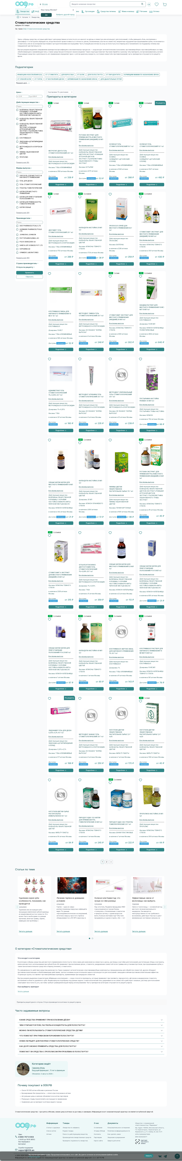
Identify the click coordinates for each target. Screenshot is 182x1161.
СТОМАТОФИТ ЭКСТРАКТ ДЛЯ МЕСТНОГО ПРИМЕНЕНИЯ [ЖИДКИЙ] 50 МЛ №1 (121, 317)
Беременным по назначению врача (82, 79)
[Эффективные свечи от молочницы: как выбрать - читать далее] (147, 885)
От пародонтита (113, 74)
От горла (38, 79)
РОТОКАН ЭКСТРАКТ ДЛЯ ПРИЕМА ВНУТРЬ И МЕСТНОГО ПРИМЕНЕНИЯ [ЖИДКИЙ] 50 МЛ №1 (91, 138)
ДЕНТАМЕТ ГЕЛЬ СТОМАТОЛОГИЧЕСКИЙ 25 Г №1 (61, 231)
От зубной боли (24, 79)
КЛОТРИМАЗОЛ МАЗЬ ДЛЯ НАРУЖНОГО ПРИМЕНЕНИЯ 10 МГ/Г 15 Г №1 (60, 314)
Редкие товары (68, 1131)
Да (46, 15)
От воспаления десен (55, 79)
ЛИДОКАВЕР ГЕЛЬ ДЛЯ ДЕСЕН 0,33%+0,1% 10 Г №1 (60, 732)
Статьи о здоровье (53, 1127)
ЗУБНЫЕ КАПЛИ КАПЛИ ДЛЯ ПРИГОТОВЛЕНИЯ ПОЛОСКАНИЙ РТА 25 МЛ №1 (60, 650)
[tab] (89, 938)
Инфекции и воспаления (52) (29, 74)
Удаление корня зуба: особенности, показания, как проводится (32, 901)
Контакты (97, 1134)
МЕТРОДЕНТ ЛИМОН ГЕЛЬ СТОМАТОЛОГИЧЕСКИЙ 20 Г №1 (91, 314)
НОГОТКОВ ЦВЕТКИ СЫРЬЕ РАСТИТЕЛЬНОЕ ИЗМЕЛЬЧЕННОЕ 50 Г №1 (59, 814)
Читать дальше (25, 931)
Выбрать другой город (65, 14)
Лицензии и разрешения (116, 1137)
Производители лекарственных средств (77, 1137)
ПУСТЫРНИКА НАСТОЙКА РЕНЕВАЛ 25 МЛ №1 (149, 400)
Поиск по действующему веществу (75, 1134)
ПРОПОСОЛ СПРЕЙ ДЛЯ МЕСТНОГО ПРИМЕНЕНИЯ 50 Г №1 (120, 228)
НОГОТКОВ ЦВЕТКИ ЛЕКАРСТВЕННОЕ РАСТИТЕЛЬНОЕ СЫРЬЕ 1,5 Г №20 (150, 733)
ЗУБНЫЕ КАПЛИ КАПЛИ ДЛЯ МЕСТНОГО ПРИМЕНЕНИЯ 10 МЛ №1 (61, 485)
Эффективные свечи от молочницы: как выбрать (143, 899)
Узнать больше (34, 1157)
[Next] (165, 907)
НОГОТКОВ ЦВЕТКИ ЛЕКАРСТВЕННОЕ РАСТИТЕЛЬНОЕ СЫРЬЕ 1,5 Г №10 (119, 733)
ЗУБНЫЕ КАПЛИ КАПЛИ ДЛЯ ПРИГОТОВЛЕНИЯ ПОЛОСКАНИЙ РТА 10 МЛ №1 (150, 568)
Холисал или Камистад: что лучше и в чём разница (107, 899)
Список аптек (51, 1131)
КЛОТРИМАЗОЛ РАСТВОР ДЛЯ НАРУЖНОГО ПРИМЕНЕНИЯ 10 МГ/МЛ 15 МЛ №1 (151, 651)
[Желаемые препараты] (157, 5)
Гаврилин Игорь (38, 1068)
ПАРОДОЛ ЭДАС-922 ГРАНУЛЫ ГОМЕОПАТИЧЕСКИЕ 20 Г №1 (121, 823)
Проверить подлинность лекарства (75, 1141)
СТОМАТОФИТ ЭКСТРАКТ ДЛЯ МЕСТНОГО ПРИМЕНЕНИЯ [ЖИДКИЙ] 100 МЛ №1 (151, 234)
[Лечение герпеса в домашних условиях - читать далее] (72, 885)
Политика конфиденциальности (119, 1131)
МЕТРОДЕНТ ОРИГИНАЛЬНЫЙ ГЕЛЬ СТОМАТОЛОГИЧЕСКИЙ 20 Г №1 (120, 394)
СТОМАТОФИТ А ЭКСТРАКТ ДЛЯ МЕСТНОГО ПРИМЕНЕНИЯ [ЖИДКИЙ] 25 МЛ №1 (60, 575)
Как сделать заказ (114, 1134)
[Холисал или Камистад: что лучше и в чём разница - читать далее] (110, 885)
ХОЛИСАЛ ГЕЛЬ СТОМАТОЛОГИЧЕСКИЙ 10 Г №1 (121, 145)
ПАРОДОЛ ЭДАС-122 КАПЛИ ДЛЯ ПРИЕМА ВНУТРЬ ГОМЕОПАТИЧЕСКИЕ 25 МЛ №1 (90, 820)
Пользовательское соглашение (119, 1127)
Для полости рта (95, 74)
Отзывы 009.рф (99, 1131)
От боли (80, 74)
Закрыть (149, 1156)
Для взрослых (67, 74)
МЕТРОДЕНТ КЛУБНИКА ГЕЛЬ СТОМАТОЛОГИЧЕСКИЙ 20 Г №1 (91, 396)
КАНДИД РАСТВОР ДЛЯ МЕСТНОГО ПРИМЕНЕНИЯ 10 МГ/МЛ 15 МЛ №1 (152, 307)
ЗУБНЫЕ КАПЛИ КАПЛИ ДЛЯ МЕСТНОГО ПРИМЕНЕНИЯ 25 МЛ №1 (121, 566)
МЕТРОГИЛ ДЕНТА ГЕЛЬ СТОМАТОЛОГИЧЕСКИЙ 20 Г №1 (61, 152)
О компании (98, 1127)
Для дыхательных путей (111, 79)
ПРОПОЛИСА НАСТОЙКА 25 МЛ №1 (151, 815)
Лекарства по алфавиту (71, 1127)
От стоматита (51, 74)
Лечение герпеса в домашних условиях (70, 899)
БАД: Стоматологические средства (36, 29)
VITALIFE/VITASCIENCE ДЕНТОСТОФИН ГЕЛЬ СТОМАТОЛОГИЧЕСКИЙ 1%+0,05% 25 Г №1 (88, 568)
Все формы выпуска (56, 157)
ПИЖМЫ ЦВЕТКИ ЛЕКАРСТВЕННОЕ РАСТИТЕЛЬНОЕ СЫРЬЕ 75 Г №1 (121, 489)
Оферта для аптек (114, 1141)
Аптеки (48, 1134)
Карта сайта (98, 1141)
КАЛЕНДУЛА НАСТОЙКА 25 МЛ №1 (90, 229)
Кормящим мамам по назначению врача (141, 74)
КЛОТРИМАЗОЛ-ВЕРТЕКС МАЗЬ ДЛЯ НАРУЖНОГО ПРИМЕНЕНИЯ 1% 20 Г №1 (121, 651)
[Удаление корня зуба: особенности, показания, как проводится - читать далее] (34, 885)
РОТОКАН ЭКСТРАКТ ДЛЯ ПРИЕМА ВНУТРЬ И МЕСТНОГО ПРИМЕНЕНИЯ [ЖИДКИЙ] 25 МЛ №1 (152, 475)
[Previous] (17, 907)
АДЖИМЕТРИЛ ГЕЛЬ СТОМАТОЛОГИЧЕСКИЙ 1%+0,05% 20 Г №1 (58, 393)
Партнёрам (98, 1137)
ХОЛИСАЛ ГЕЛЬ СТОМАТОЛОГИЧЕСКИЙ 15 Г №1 (152, 145)
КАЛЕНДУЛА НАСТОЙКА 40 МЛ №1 (90, 652)
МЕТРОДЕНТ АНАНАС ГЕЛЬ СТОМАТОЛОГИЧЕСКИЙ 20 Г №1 (91, 735)
